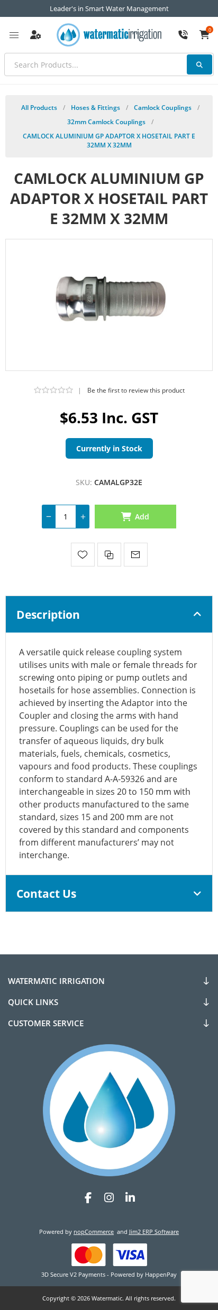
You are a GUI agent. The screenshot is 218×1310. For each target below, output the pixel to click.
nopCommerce (94, 1231)
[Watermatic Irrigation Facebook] (87, 1197)
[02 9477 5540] (183, 35)
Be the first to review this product (136, 390)
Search (199, 64)
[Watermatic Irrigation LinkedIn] (130, 1197)
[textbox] (109, 64)
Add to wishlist (83, 554)
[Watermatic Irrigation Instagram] (109, 1197)
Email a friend (136, 554)
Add (142, 517)
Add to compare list (109, 554)
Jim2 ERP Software (154, 1231)
